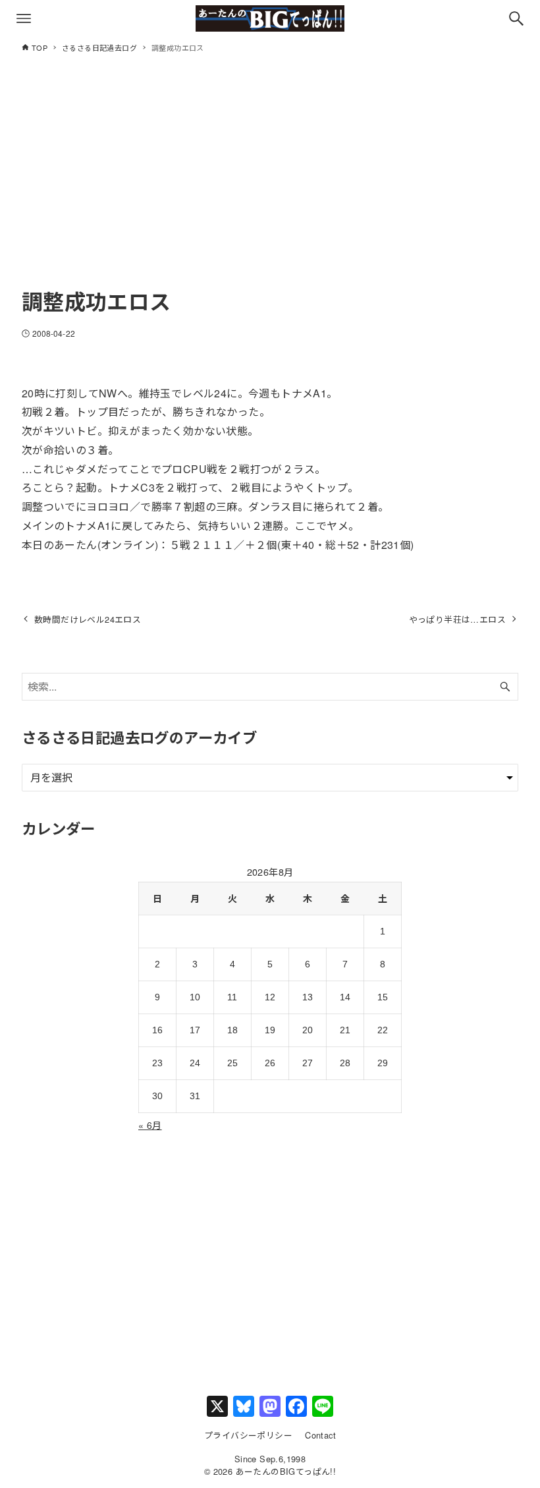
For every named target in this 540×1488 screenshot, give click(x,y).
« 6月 (150, 1124)
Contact (320, 1435)
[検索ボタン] (516, 18)
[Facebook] (296, 1407)
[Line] (323, 1407)
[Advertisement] (270, 182)
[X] (217, 1407)
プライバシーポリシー (248, 1435)
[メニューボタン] (24, 18)
